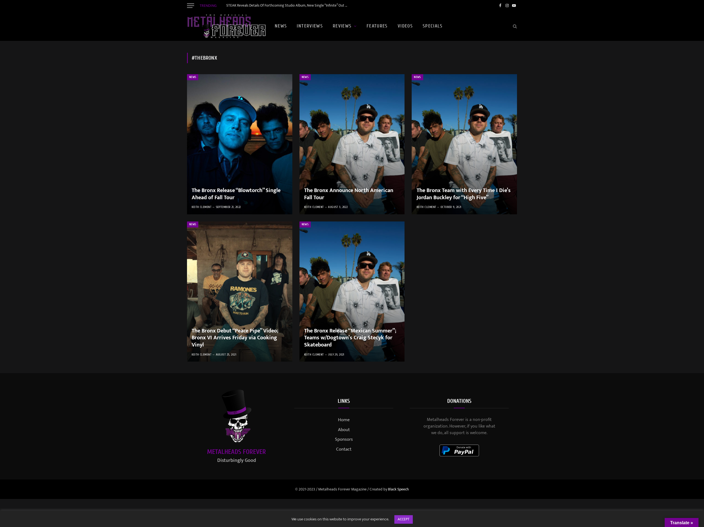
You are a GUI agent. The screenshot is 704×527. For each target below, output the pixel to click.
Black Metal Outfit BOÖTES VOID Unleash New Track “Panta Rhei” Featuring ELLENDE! (288, 5)
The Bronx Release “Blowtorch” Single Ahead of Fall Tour (236, 194)
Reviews (342, 26)
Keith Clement (201, 207)
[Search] (514, 26)
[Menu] (190, 5)
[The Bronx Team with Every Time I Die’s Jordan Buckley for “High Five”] (464, 144)
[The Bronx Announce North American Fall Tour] (352, 144)
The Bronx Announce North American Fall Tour (348, 194)
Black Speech (398, 489)
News (281, 26)
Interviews (310, 26)
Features (377, 26)
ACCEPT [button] (403, 519)
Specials (432, 26)
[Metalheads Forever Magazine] (226, 26)
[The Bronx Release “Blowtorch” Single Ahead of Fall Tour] (239, 144)
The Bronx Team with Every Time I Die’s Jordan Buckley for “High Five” (464, 194)
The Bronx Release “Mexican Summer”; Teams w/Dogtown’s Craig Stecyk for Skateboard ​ (350, 338)
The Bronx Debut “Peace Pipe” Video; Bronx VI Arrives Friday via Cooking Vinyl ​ (235, 338)
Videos (405, 26)
